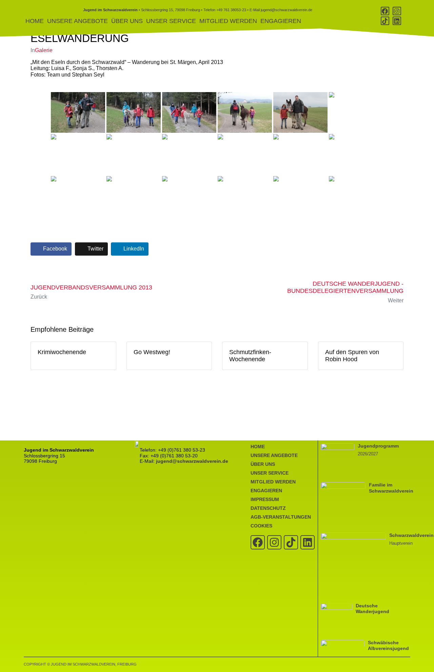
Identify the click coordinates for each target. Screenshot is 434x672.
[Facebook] (385, 11)
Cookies (261, 525)
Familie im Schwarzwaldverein (391, 487)
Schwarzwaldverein (411, 535)
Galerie (44, 50)
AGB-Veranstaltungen (281, 517)
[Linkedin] (397, 21)
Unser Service (171, 21)
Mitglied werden (228, 21)
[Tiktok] (385, 21)
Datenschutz (268, 508)
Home (34, 21)
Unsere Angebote (77, 21)
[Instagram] (397, 11)
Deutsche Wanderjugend (372, 608)
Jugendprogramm (378, 446)
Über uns (127, 21)
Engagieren (280, 21)
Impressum (265, 499)
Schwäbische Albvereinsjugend (388, 645)
